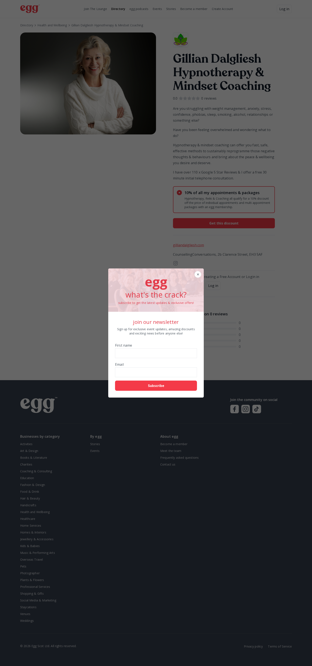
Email (119, 364)
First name (123, 345)
